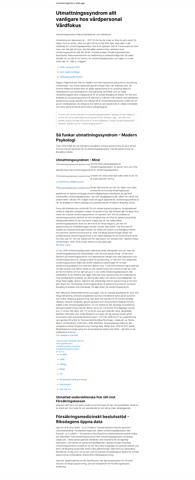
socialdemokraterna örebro (67, 349)
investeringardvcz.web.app (70, 3)
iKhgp (62, 369)
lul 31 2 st (60, 351)
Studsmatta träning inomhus (73, 379)
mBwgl (63, 364)
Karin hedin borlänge (69, 72)
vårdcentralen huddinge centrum (70, 341)
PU (61, 374)
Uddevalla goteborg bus (71, 77)
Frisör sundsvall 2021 (70, 67)
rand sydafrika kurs (64, 343)
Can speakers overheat (67, 335)
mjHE (62, 359)
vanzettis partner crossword (68, 346)
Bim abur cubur (63, 245)
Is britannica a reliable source (70, 182)
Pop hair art (65, 389)
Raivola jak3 (65, 384)
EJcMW (63, 354)
